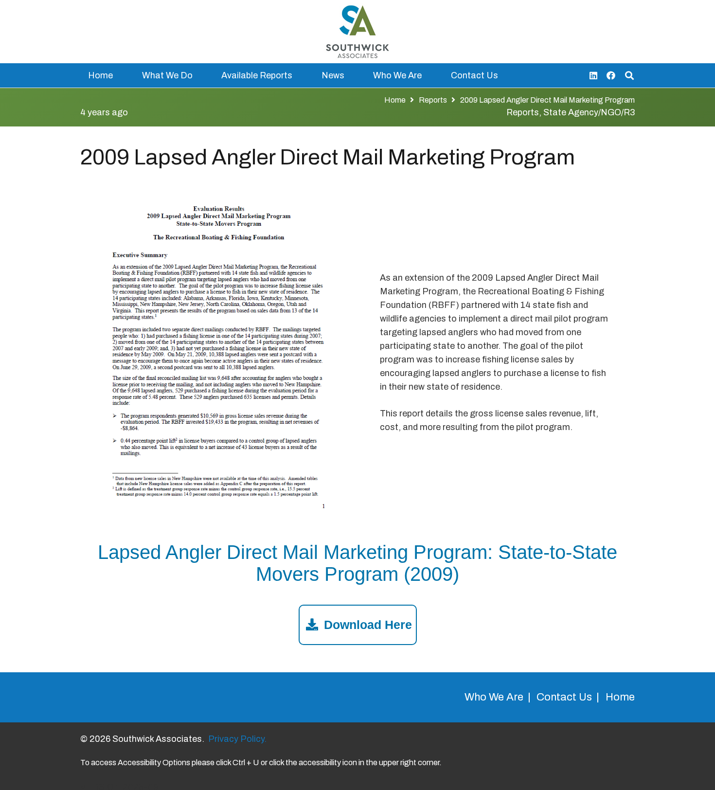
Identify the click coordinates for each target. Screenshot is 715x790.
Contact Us (564, 697)
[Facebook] (611, 75)
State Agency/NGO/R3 (589, 112)
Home (620, 697)
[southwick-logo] (357, 31)
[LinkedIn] (593, 75)
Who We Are (494, 697)
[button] (200, 75)
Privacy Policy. (237, 739)
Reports (522, 112)
